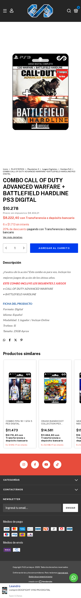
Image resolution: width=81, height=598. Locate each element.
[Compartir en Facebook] (10, 340)
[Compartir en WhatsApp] (4, 340)
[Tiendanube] (40, 582)
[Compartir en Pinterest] (21, 340)
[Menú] (5, 11)
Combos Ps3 (65, 169)
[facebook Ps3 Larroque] (35, 464)
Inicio (5, 169)
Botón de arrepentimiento (40, 576)
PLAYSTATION (17, 169)
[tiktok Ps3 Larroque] (57, 464)
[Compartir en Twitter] (15, 340)
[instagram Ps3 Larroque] (24, 464)
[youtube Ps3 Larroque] (46, 464)
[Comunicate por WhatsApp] (73, 577)
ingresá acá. (63, 572)
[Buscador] (69, 11)
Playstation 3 (33, 169)
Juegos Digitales (49, 169)
